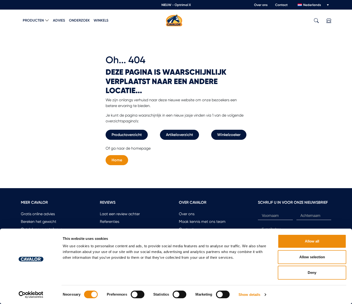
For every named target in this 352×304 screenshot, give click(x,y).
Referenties (109, 221)
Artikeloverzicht (179, 134)
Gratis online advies (38, 214)
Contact (281, 5)
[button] (316, 20)
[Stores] (328, 20)
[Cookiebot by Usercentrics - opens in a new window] (31, 294)
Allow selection (312, 257)
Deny (312, 272)
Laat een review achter (120, 214)
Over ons (260, 5)
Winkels (101, 20)
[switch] (137, 294)
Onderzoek (79, 20)
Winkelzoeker (228, 134)
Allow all (312, 241)
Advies (59, 20)
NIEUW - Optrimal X (176, 5)
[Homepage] (174, 20)
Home (117, 160)
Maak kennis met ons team (202, 221)
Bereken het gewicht (38, 221)
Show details (249, 295)
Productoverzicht (127, 134)
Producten (33, 20)
